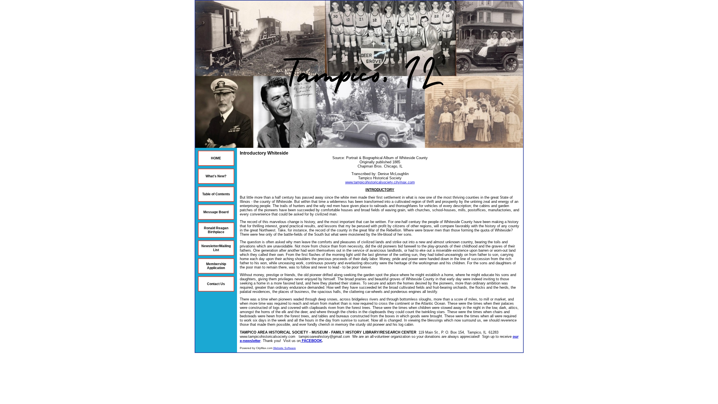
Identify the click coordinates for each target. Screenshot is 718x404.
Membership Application (216, 266)
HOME (216, 158)
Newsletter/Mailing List (216, 248)
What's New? (216, 176)
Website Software (284, 348)
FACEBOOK (312, 341)
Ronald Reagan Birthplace (216, 230)
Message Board (216, 212)
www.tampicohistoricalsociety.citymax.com (380, 182)
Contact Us (216, 284)
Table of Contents (216, 194)
